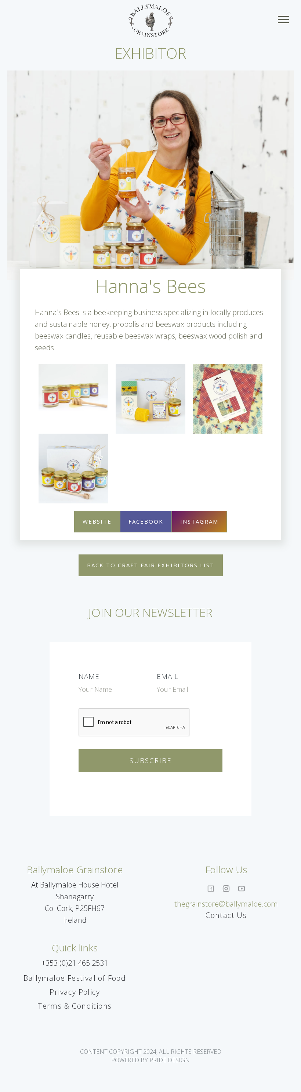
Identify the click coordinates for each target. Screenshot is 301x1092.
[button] (285, 21)
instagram (199, 521)
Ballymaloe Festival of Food (74, 978)
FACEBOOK (145, 521)
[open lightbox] (73, 387)
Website (97, 521)
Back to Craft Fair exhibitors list (150, 565)
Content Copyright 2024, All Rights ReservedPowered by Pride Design (150, 1056)
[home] (150, 20)
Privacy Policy (75, 992)
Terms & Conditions (75, 1006)
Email (167, 676)
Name (89, 676)
